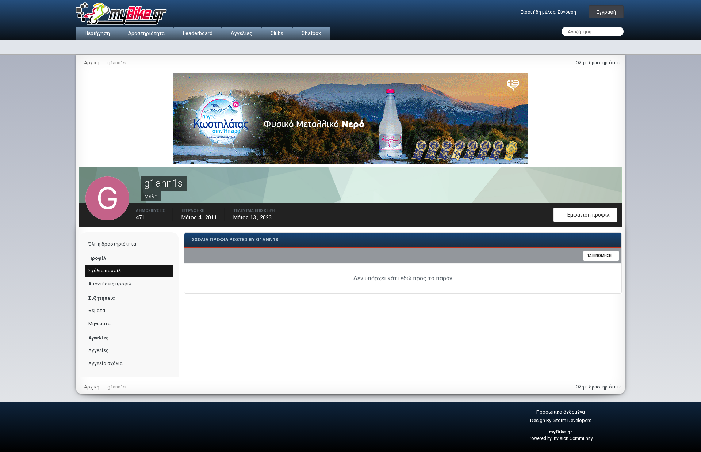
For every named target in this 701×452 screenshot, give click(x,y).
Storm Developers (572, 420)
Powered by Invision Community (561, 438)
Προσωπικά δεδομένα (560, 412)
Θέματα (96, 310)
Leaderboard (197, 33)
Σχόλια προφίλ (104, 270)
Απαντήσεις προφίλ (109, 283)
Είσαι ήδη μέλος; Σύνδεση (549, 12)
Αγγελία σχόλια (105, 363)
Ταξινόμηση (599, 256)
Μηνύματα (99, 323)
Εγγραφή (606, 12)
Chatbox (311, 33)
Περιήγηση (97, 33)
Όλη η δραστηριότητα (112, 244)
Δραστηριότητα (146, 33)
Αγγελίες (241, 33)
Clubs (277, 33)
